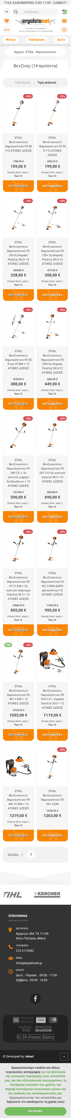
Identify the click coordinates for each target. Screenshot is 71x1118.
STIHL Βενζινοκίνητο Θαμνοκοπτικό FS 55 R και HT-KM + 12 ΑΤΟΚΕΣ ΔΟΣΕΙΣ (18, 360)
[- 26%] (52, 326)
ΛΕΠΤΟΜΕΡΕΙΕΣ (18, 186)
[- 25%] (18, 217)
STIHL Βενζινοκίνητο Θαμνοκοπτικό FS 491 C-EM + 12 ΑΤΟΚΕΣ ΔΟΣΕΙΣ (18, 695)
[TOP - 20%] (18, 661)
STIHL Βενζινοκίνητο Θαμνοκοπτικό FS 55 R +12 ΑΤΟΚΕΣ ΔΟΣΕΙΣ (52, 146)
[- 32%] (18, 326)
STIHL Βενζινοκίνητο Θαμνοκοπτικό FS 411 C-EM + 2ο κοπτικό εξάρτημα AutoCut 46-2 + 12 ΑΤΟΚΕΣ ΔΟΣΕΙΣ (18, 586)
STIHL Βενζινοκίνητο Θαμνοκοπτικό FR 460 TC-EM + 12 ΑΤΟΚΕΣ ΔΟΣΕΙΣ (18, 799)
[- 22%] (52, 113)
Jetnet (29, 1056)
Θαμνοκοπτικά (46, 52)
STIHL (30, 52)
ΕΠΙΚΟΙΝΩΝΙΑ (18, 916)
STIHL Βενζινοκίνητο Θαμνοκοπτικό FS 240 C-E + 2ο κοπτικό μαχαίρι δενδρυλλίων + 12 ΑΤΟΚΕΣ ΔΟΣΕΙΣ (18, 472)
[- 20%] (18, 113)
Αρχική (19, 52)
